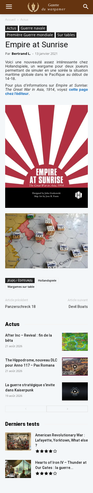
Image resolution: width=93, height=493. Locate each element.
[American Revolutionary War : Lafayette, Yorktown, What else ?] (18, 442)
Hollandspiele (47, 280)
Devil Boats (78, 306)
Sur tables (66, 34)
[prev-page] (26, 409)
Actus (24, 19)
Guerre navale (33, 28)
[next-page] (67, 409)
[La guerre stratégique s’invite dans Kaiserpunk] (75, 391)
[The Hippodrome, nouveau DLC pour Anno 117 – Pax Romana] (75, 367)
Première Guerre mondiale (30, 34)
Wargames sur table (20, 287)
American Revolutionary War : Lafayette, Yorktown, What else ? (61, 440)
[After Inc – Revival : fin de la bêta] (75, 342)
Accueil (10, 19)
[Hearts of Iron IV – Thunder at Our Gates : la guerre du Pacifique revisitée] (18, 469)
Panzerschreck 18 (20, 306)
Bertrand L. (21, 53)
